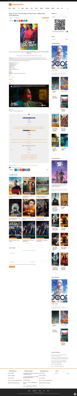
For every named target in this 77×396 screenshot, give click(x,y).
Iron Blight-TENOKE (26, 380)
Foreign (52, 8)
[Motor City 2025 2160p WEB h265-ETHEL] (64, 220)
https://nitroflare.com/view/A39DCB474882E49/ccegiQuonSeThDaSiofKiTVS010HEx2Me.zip (29, 128)
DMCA (15, 0)
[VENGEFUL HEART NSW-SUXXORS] (64, 101)
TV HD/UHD (53, 126)
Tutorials (47, 8)
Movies (14, 8)
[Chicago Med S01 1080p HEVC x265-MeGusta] (42, 230)
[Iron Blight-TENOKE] (64, 199)
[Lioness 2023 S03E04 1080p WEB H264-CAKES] (55, 239)
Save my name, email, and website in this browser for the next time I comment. (23, 264)
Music (36, 8)
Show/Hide (12, 77)
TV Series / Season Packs (45, 17)
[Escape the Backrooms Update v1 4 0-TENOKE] (55, 140)
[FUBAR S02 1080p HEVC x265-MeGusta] (15, 186)
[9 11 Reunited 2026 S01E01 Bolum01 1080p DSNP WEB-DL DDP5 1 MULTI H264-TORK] (55, 199)
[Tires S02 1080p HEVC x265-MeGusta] (15, 230)
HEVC (30, 165)
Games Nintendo (63, 107)
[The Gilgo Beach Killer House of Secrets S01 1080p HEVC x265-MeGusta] (42, 186)
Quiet (14, 165)
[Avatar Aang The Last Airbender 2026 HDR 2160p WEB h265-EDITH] (55, 259)
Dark (19, 165)
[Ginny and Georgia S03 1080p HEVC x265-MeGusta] (42, 208)
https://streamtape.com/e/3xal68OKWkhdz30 (29, 154)
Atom (19, 0)
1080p (28, 165)
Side (21, 165)
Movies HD (62, 226)
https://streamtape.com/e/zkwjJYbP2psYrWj (29, 156)
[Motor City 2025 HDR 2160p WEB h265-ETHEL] (64, 239)
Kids (23, 165)
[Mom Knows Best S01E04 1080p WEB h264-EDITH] (64, 259)
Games (27, 8)
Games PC (53, 89)
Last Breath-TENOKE (11, 375)
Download (29, 124)
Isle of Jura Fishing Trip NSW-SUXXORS (14, 380)
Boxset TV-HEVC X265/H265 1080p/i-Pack (16, 167)
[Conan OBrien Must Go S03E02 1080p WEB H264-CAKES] (55, 120)
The (17, 165)
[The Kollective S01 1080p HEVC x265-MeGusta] (29, 186)
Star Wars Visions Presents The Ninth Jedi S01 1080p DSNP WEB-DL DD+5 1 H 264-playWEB (59, 361)
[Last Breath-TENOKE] (55, 83)
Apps (31, 8)
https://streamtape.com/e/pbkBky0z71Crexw (29, 158)
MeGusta (35, 165)
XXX (61, 8)
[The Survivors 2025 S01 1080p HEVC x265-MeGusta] (15, 208)
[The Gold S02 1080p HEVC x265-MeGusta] (29, 208)
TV (18, 8)
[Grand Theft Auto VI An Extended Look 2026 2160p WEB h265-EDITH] (59, 171)
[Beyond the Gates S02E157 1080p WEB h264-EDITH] (64, 120)
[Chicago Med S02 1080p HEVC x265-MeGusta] (29, 230)
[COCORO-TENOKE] (59, 57)
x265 (33, 165)
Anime (23, 8)
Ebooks (41, 8)
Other (58, 8)
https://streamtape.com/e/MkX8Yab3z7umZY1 (29, 157)
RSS (17, 0)
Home (8, 0)
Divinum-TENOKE (11, 378)
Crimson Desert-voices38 (58, 364)
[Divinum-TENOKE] (64, 83)
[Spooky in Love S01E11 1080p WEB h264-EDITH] (55, 220)
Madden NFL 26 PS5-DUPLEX (59, 366)
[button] (75, 394)
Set (16, 165)
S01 (25, 165)
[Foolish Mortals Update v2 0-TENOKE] (64, 140)
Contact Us (11, 0)
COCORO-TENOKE (55, 70)
